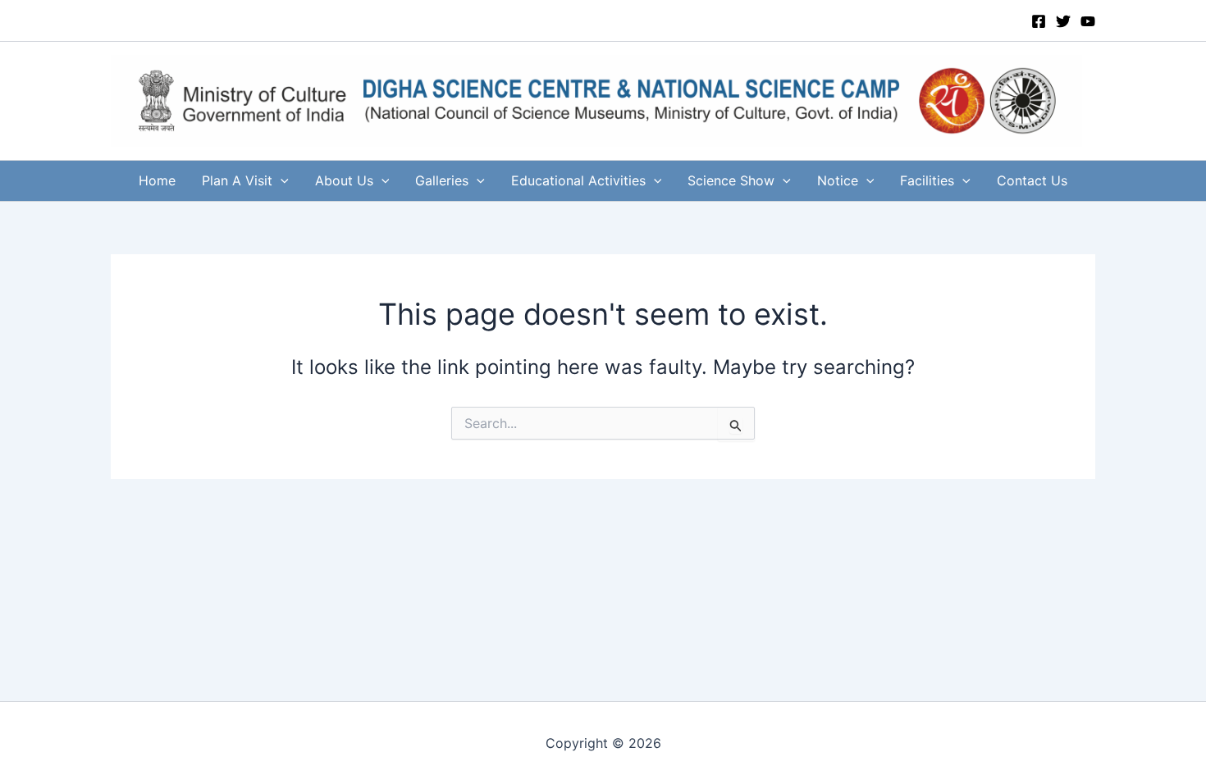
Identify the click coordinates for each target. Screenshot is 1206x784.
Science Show (731, 180)
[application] (280, 181)
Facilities (927, 180)
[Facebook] (1038, 21)
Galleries (441, 180)
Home (157, 180)
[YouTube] (1087, 21)
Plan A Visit (237, 180)
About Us (344, 180)
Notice (837, 180)
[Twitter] (1063, 21)
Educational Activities (578, 180)
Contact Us (1032, 180)
